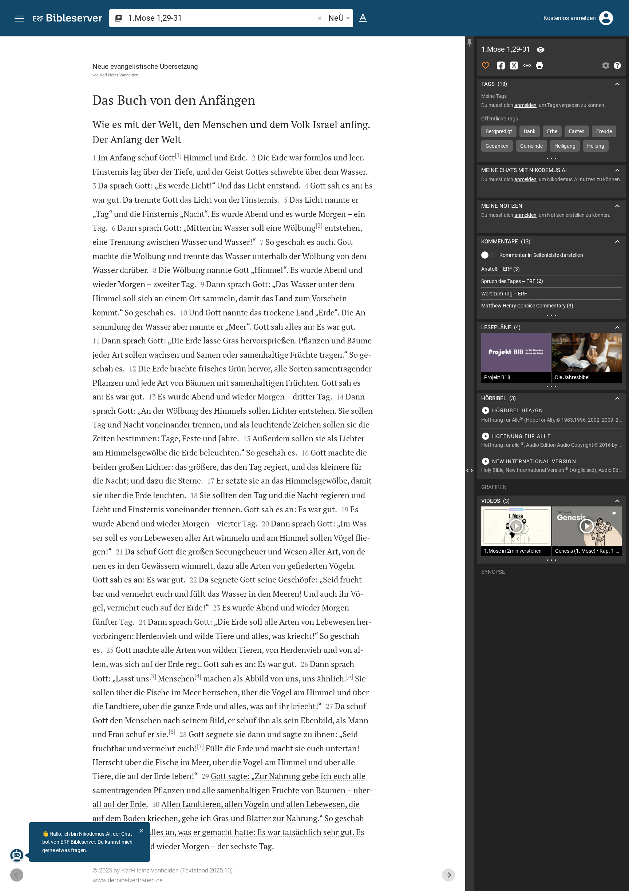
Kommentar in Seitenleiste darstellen (541, 255)
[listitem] (551, 269)
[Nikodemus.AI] (16, 855)
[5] (349, 676)
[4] (197, 676)
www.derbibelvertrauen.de (127, 880)
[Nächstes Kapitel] (448, 875)
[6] (172, 732)
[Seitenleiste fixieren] (469, 42)
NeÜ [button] (336, 18)
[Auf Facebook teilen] (501, 65)
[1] (178, 155)
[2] (319, 226)
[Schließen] (141, 830)
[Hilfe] (617, 65)
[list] (551, 287)
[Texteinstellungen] (363, 18)
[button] (19, 19)
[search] (221, 18)
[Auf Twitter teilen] (514, 65)
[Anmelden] (606, 18)
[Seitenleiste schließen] (469, 470)
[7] (200, 746)
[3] (152, 676)
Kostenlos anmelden (569, 18)
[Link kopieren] (527, 65)
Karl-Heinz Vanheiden (119, 74)
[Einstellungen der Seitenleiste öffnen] (606, 65)
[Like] (485, 65)
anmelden (525, 105)
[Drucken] (539, 65)
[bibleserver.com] (67, 19)
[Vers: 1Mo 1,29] (540, 50)
